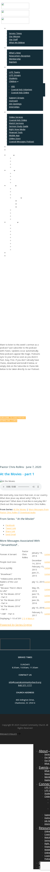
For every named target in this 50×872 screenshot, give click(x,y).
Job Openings (15, 104)
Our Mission (14, 37)
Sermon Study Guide (18, 126)
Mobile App (14, 136)
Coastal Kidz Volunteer (21, 90)
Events (10, 48)
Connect (11, 67)
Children (13, 81)
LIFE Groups (15, 75)
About (10, 28)
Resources (12, 112)
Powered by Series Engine (16, 625)
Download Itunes (8, 420)
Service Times (15, 34)
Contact (10, 150)
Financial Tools (15, 133)
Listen (47, 555)
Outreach (13, 101)
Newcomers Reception (19, 56)
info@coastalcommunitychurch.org (25, 682)
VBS (13, 87)
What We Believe (17, 43)
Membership (15, 59)
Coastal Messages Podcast (21, 142)
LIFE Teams (14, 72)
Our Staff (13, 40)
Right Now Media (17, 129)
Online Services (16, 117)
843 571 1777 (25, 685)
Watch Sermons (16, 123)
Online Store (15, 139)
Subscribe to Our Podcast (13, 417)
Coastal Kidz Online (20, 93)
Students (13, 78)
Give (9, 147)
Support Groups (16, 98)
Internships (14, 107)
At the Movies (19, 510)
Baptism (13, 62)
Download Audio (28, 513)
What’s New (15, 53)
